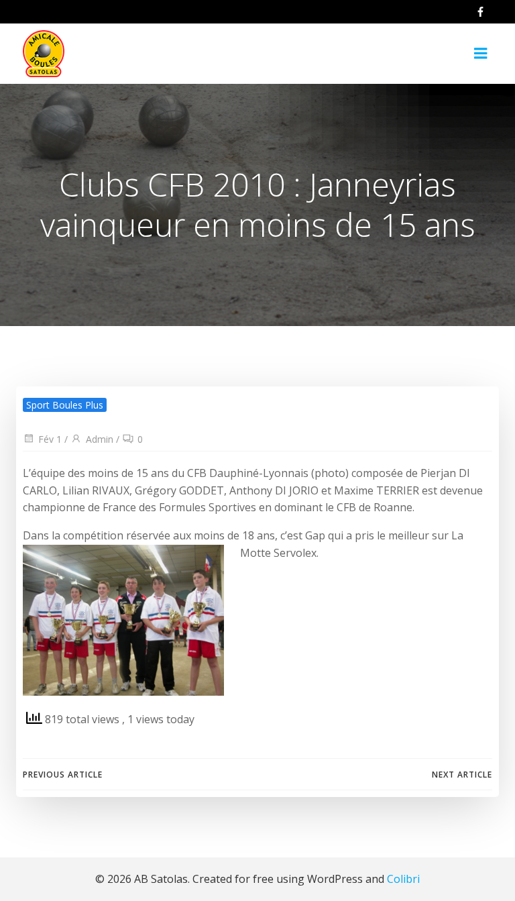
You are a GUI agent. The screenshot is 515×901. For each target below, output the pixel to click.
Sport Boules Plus (64, 405)
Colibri (403, 878)
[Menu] (480, 53)
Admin (99, 439)
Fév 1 (50, 439)
